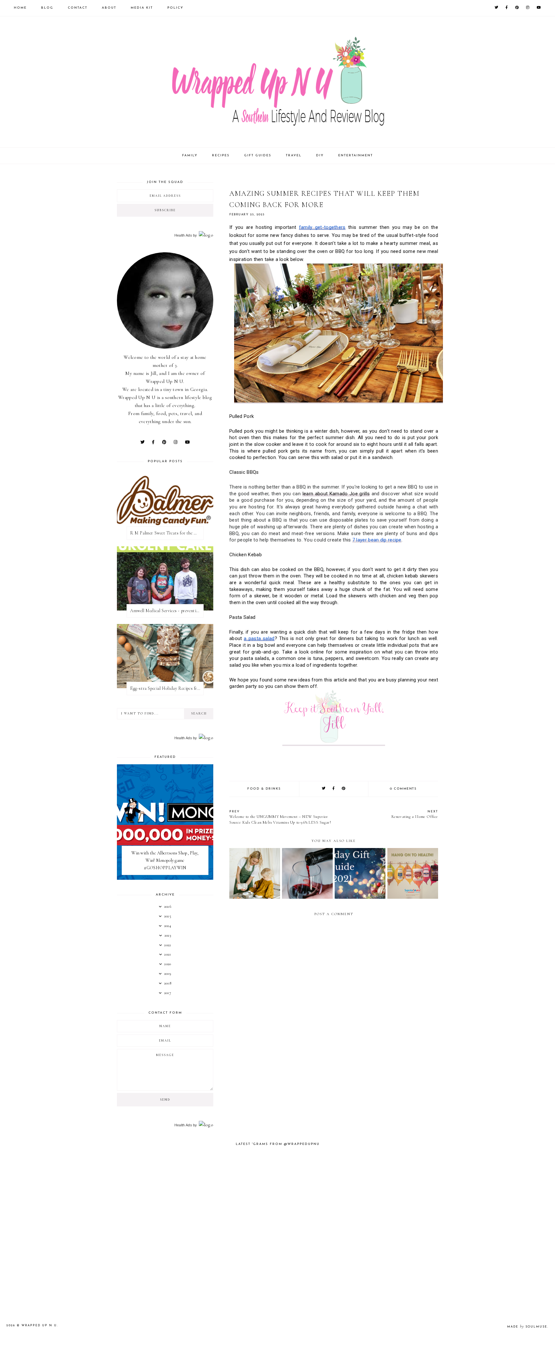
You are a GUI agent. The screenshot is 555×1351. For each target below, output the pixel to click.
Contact (77, 8)
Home (20, 8)
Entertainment (355, 155)
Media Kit (142, 8)
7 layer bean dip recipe (376, 540)
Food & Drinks (264, 789)
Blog (47, 8)
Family (190, 155)
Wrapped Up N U (39, 1325)
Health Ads (183, 235)
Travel (294, 155)
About (109, 8)
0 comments (403, 789)
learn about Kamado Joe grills (336, 494)
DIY (320, 155)
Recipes (221, 155)
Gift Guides (257, 155)
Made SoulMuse (527, 1326)
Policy (175, 8)
